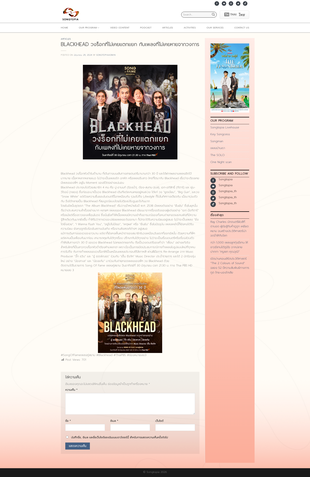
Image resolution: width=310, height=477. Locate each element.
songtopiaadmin (106, 55)
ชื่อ (68, 421)
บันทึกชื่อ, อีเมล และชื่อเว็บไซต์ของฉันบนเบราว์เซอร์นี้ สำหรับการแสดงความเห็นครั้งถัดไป (119, 437)
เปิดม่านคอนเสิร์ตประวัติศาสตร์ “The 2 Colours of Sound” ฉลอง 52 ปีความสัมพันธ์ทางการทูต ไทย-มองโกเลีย (229, 266)
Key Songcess (220, 134)
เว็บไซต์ (159, 421)
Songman (216, 141)
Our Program (88, 27)
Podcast (145, 27)
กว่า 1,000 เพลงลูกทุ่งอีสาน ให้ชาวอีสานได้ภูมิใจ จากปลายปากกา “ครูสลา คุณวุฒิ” (229, 247)
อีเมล (114, 421)
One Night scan (221, 162)
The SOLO (217, 155)
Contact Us (241, 27)
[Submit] (213, 15)
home (64, 27)
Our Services (215, 27)
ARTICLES (167, 27)
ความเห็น (71, 390)
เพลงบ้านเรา (217, 148)
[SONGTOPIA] (71, 14)
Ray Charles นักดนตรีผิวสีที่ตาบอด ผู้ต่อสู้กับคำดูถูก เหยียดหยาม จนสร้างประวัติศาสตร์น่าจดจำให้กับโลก (229, 229)
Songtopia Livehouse (224, 127)
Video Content (119, 27)
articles (66, 39)
